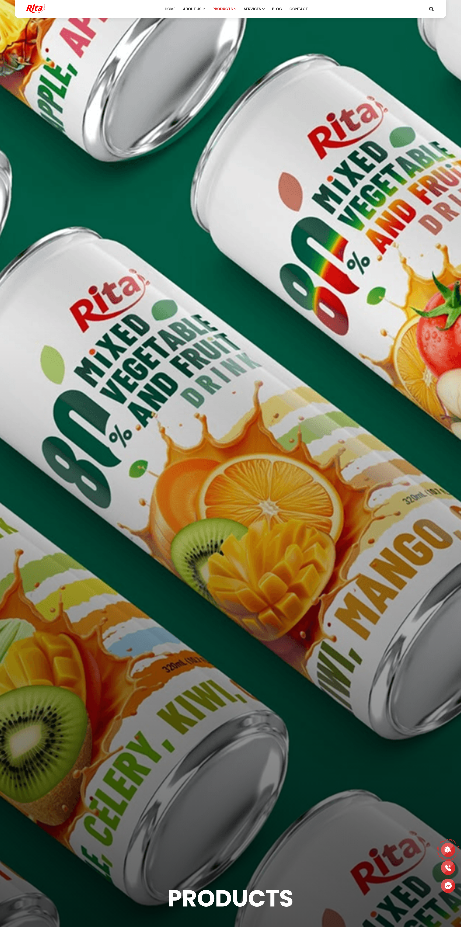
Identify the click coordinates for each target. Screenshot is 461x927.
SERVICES (252, 9)
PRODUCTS (222, 9)
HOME (170, 9)
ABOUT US (192, 9)
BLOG (277, 9)
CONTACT (298, 9)
